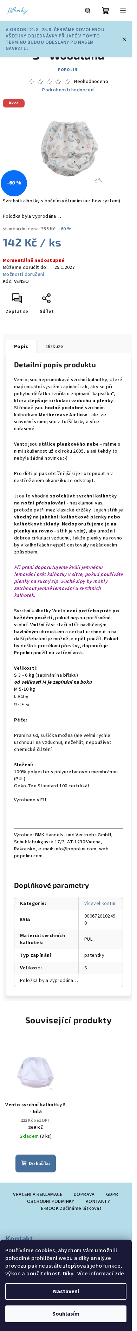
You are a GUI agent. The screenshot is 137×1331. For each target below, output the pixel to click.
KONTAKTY (98, 1201)
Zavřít (62, 301)
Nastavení (66, 1291)
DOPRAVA (84, 1194)
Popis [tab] (21, 346)
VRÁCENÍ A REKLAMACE (38, 1194)
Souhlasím (65, 1314)
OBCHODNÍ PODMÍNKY (50, 1201)
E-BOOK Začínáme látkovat (71, 1208)
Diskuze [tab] (55, 346)
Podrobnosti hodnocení (68, 90)
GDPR (112, 1194)
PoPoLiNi (68, 70)
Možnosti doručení (23, 274)
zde (119, 1273)
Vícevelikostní (100, 903)
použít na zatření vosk (58, 652)
